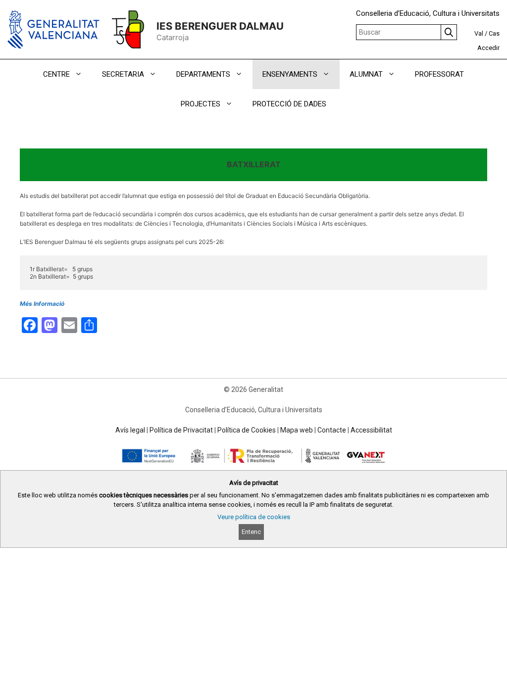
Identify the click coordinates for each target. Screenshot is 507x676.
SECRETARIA (123, 74)
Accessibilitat (371, 430)
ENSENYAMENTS (289, 74)
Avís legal (130, 430)
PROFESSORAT (439, 74)
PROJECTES (200, 103)
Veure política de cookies (253, 517)
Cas (494, 33)
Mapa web (296, 430)
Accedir (488, 47)
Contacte (331, 430)
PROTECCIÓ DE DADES (289, 103)
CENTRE (56, 74)
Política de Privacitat (181, 430)
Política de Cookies (246, 430)
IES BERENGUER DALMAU (220, 26)
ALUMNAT (366, 74)
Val (478, 33)
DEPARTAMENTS (203, 74)
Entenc (251, 531)
